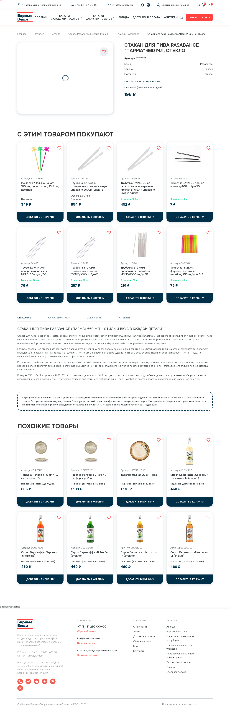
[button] (181, 17)
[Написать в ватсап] (20, 682)
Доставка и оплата (146, 17)
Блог (136, 646)
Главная (21, 34)
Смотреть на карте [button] (87, 655)
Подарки (41, 17)
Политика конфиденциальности (179, 704)
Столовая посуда (176, 672)
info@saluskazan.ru (88, 638)
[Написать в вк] (36, 682)
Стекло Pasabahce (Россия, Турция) (88, 34)
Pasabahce (14, 606)
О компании (140, 626)
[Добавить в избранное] (104, 51)
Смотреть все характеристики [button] (142, 81)
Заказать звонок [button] (199, 17)
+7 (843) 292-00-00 (91, 626)
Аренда (124, 17)
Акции (136, 631)
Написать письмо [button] (86, 643)
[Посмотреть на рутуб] (20, 688)
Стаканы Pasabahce (128, 34)
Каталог (39, 34)
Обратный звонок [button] (87, 631)
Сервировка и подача (178, 662)
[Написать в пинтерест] (53, 682)
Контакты (171, 17)
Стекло (56, 34)
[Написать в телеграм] (28, 682)
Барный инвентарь (176, 631)
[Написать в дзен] (44, 682)
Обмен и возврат (143, 641)
